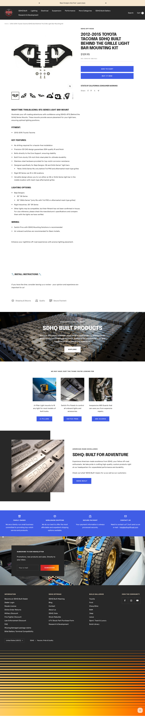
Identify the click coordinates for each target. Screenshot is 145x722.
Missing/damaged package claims (18, 628)
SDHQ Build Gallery (102, 11)
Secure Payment (59, 301)
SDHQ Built (22, 11)
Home (6, 24)
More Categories (85, 11)
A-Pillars (44, 419)
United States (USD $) (13, 640)
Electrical (44, 11)
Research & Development (28, 15)
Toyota (92, 599)
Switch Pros (72, 419)
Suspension (56, 11)
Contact (52, 606)
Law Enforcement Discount (15, 621)
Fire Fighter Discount (13, 617)
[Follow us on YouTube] (137, 600)
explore (72, 349)
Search (130, 13)
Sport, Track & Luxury (97, 621)
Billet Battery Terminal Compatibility (19, 631)
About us (52, 610)
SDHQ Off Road (87, 29)
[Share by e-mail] (98, 90)
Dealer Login (9, 602)
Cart (140, 13)
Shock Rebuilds (55, 617)
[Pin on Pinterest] (91, 90)
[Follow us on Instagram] (131, 600)
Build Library (94, 624)
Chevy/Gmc (93, 606)
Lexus (91, 617)
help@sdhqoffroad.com (129, 527)
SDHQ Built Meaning (57, 599)
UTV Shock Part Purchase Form (61, 621)
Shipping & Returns (23, 301)
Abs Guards (100, 419)
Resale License (10, 606)
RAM (91, 610)
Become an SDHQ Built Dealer (16, 599)
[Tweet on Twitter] (95, 90)
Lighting (34, 11)
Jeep (91, 613)
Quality (42, 301)
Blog (50, 602)
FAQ (6, 624)
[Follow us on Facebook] (125, 600)
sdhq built (81, 481)
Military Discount (11, 613)
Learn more (81, 3)
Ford (91, 602)
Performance (70, 11)
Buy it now (107, 76)
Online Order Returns (13, 610)
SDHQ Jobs (53, 613)
